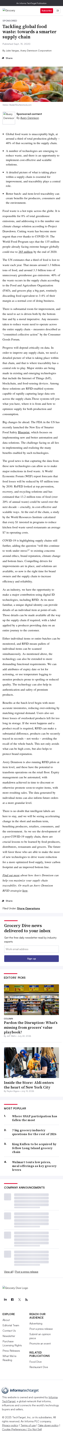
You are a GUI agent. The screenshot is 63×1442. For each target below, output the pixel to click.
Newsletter (9, 1336)
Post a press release (26, 1271)
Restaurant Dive (38, 1367)
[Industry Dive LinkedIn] (5, 1299)
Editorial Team (11, 1325)
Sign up (31, 958)
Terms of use (28, 1425)
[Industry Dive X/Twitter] (19, 1299)
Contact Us (9, 1330)
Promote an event (40, 1343)
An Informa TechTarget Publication (31, 3)
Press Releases (11, 1350)
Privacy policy (10, 1425)
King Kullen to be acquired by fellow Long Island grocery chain (34, 1148)
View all (8, 1271)
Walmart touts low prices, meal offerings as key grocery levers (34, 1166)
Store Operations (28, 908)
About (6, 1320)
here (25, 890)
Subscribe (47, 10)
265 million (25, 252)
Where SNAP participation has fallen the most (34, 1118)
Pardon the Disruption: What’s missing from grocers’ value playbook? (30, 1027)
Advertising (35, 1323)
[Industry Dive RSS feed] (26, 1299)
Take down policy (48, 1425)
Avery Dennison (29, 118)
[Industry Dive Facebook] (12, 1299)
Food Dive (35, 1361)
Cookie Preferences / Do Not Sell (22, 1429)
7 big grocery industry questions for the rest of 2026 (34, 1132)
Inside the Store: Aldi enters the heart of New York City (29, 1085)
